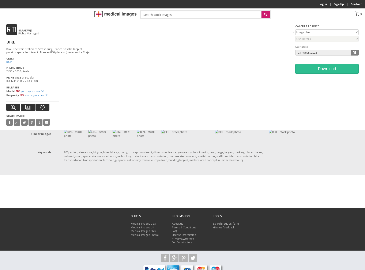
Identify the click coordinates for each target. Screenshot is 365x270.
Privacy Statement (183, 238)
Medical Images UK (142, 227)
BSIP (9, 62)
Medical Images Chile (144, 231)
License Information (184, 235)
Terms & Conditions (184, 227)
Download (327, 68)
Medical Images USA (143, 223)
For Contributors (182, 242)
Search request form (226, 223)
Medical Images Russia (145, 235)
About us (177, 223)
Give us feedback (223, 227)
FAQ (174, 231)
